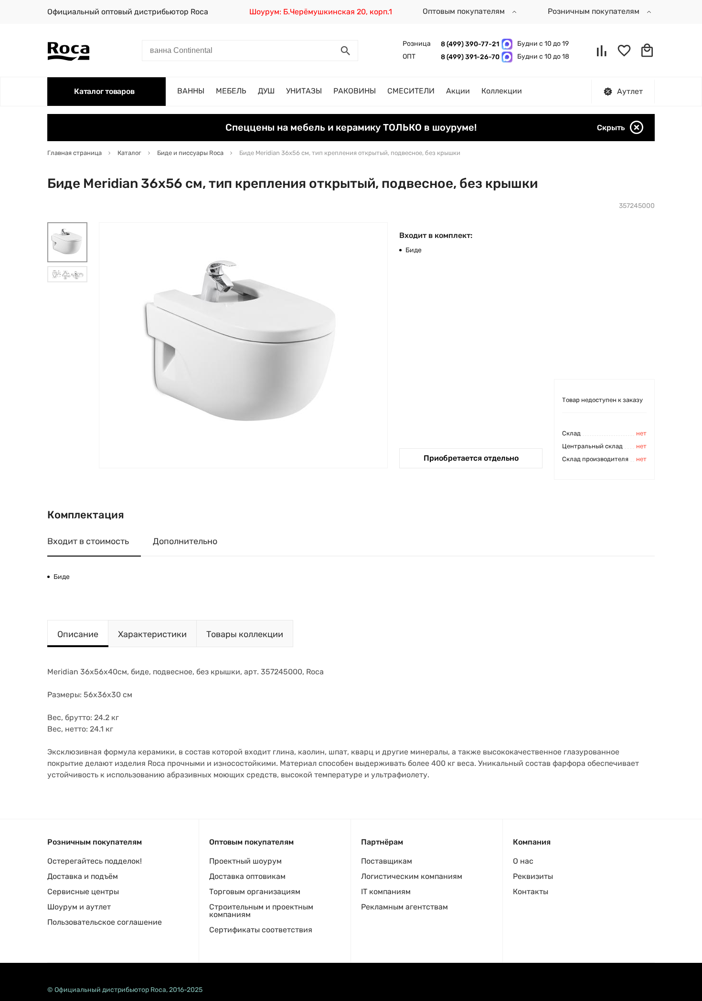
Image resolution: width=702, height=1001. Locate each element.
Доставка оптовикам (247, 876)
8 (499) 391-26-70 (469, 57)
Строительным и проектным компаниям (261, 910)
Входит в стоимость (88, 541)
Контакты (530, 891)
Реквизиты (533, 876)
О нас (523, 861)
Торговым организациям (254, 891)
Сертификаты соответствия (260, 929)
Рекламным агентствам (404, 906)
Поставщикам (386, 861)
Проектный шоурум (245, 861)
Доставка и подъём (82, 876)
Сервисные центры (83, 891)
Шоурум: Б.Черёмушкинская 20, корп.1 (320, 11)
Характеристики (152, 634)
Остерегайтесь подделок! (94, 861)
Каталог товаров (104, 91)
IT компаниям (386, 891)
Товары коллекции (244, 634)
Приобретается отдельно (471, 458)
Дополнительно (185, 541)
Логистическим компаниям (411, 876)
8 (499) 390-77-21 (469, 44)
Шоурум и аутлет (79, 906)
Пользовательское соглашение (104, 922)
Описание (77, 634)
